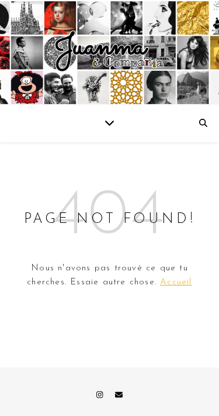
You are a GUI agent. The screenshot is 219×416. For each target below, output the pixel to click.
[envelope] (119, 395)
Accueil (176, 282)
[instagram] (100, 395)
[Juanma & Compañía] (109, 52)
